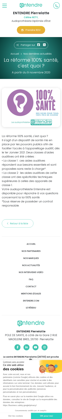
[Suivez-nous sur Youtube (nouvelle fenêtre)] (36, 347)
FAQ (31, 279)
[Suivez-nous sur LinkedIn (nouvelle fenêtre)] (26, 347)
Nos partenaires (31, 251)
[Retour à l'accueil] (31, 5)
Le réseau (31, 307)
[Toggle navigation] (4, 5)
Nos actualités (31, 265)
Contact (31, 286)
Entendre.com (31, 301)
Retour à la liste (19, 223)
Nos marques (31, 258)
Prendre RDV (33, 30)
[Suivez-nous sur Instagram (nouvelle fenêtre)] (45, 347)
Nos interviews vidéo (31, 272)
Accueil (31, 244)
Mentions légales (31, 293)
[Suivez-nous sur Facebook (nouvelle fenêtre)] (17, 347)
